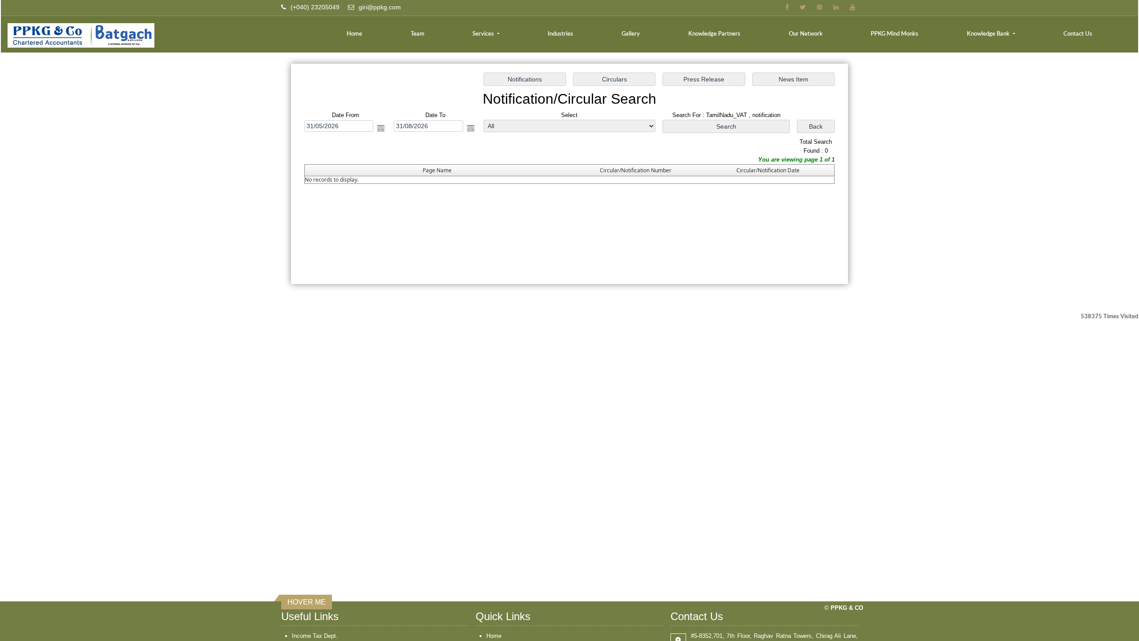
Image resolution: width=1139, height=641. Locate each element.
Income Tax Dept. (315, 636)
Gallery (631, 34)
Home (354, 34)
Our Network (806, 34)
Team (417, 34)
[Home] (171, 35)
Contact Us (1077, 34)
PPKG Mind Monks (894, 34)
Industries (560, 34)
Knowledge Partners (714, 34)
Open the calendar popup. (381, 128)
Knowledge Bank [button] (989, 34)
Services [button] (484, 34)
